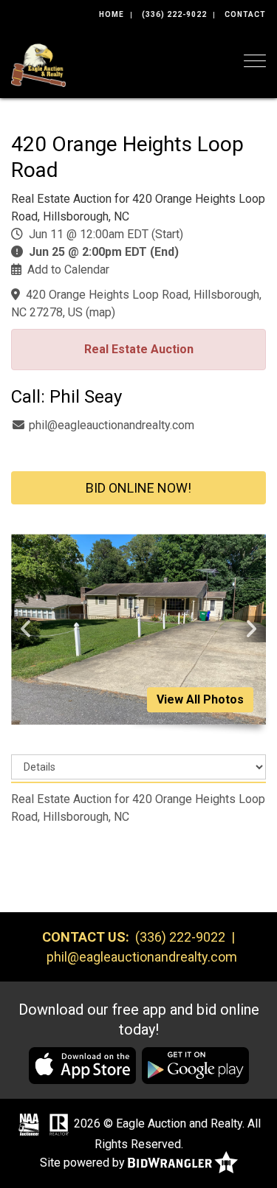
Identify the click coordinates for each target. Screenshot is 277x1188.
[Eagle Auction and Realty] (38, 64)
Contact (245, 14)
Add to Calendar (68, 270)
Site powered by (84, 1163)
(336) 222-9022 (174, 14)
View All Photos (200, 699)
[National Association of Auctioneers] (29, 1125)
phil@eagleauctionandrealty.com (111, 425)
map (100, 312)
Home (111, 14)
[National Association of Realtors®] (59, 1125)
